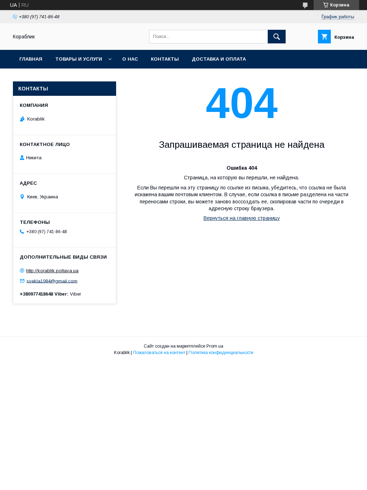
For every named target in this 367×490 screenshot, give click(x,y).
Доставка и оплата (219, 59)
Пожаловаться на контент (159, 352)
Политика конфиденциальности (221, 352)
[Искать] (277, 36)
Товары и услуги (78, 59)
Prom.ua (214, 346)
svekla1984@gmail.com (52, 280)
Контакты (165, 59)
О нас (130, 59)
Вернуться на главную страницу (242, 218)
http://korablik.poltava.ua (52, 270)
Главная (30, 59)
